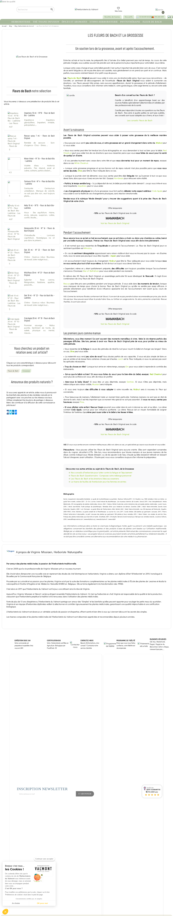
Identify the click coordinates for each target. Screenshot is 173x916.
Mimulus (87, 248)
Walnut (159, 142)
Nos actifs (129, 17)
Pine (82, 402)
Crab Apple (157, 191)
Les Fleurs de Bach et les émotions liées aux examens (95, 478)
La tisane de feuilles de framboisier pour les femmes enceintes (98, 481)
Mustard (96, 384)
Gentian (130, 381)
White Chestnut (81, 163)
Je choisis (16, 903)
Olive (80, 170)
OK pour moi (42, 903)
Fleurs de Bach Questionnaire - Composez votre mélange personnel (101, 475)
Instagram (68, 800)
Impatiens (82, 185)
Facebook (59, 800)
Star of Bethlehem (91, 271)
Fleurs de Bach (74, 78)
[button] (5, 912)
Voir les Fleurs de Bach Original (115, 223)
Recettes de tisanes (112, 17)
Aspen (113, 255)
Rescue (66, 283)
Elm (127, 366)
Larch (120, 359)
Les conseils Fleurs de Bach (139, 120)
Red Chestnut (156, 374)
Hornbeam (118, 178)
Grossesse (26, 371)
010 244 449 (159, 17)
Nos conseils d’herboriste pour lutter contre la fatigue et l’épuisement (101, 472)
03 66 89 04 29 (145, 17)
